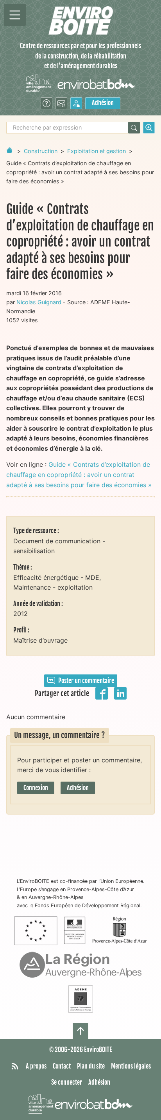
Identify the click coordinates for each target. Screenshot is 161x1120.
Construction (40, 151)
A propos (36, 1066)
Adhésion (103, 103)
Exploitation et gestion (96, 151)
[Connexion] (76, 103)
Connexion (35, 788)
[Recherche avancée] (149, 127)
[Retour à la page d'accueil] (9, 150)
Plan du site (91, 1066)
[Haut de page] (80, 1031)
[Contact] (61, 103)
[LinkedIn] (120, 693)
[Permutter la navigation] (15, 15)
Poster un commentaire (86, 681)
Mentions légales (131, 1066)
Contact (62, 1066)
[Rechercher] (134, 127)
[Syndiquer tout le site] (15, 1067)
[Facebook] (101, 693)
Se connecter (66, 1082)
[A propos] (46, 103)
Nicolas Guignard (38, 302)
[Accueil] (80, 20)
